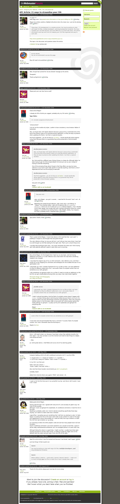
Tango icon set (47, 498)
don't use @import (62, 369)
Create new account (89, 25)
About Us (26, 6)
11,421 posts (23, 101)
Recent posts (89, 10)
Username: (87, 14)
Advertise (82, 491)
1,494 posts (23, 120)
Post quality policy (49, 491)
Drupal (31, 498)
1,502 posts (23, 62)
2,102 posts (23, 245)
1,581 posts (23, 412)
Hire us (74, 491)
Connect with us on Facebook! (41, 187)
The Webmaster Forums (31, 5)
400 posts (22, 344)
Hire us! (99, 2)
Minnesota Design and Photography (40, 277)
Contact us (38, 491)
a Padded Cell (33, 44)
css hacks (56, 137)
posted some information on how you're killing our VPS (57, 19)
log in (71, 479)
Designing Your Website (30, 9)
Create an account (58, 479)
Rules (59, 491)
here (37, 325)
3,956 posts (23, 27)
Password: (86, 19)
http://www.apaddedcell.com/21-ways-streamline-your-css (46, 38)
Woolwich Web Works (42, 494)
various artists (55, 498)
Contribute (67, 491)
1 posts (22, 264)
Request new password (90, 27)
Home (21, 9)
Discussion (35, 6)
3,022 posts (23, 445)
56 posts (22, 391)
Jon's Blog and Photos (36, 278)
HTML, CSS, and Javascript (45, 9)
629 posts (22, 357)
